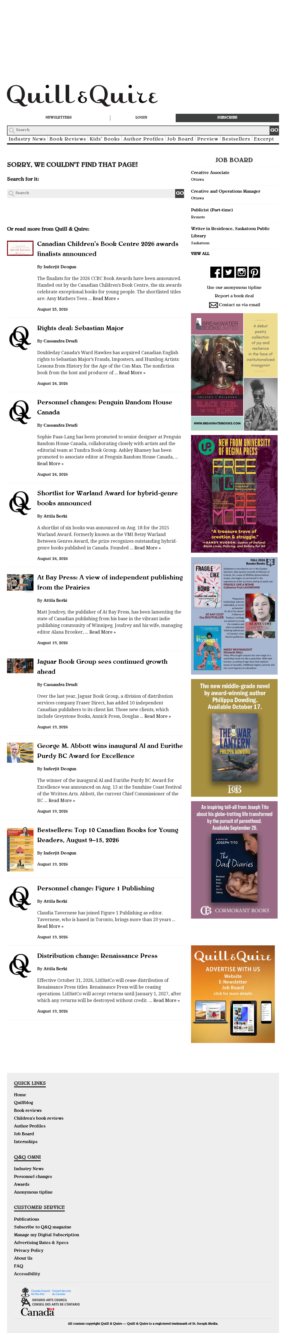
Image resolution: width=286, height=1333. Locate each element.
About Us (23, 1259)
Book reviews (28, 1111)
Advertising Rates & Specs (41, 1243)
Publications (26, 1220)
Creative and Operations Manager (225, 192)
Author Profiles (143, 139)
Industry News (27, 139)
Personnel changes (33, 1177)
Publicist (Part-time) (212, 210)
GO (274, 130)
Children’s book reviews (38, 1119)
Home (20, 1095)
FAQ (18, 1266)
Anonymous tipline (33, 1192)
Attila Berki (55, 517)
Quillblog (23, 1103)
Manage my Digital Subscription (46, 1235)
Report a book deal (234, 296)
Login (141, 118)
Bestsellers (236, 139)
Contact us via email (239, 305)
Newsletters (59, 118)
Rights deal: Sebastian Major (80, 328)
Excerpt (264, 139)
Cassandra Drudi (61, 341)
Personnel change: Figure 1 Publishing (95, 889)
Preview (207, 139)
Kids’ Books (105, 139)
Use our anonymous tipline (234, 288)
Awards (21, 1185)
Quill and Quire (91, 97)
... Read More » (103, 298)
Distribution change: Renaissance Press (97, 956)
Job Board (180, 139)
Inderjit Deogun (60, 267)
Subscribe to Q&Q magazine (43, 1227)
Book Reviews (67, 139)
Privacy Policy (29, 1251)
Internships (25, 1142)
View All (200, 254)
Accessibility (27, 1274)
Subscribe (227, 118)
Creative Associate (210, 173)
